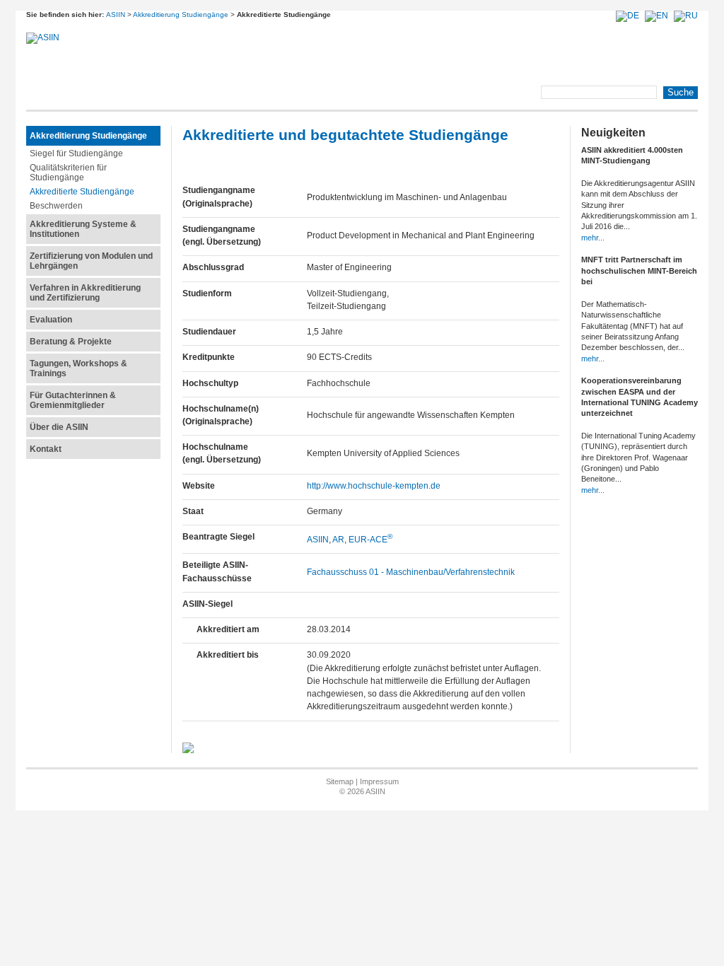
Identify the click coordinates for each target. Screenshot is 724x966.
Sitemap (340, 781)
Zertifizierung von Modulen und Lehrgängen (91, 261)
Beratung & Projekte (71, 342)
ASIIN (115, 14)
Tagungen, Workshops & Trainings (78, 368)
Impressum (379, 781)
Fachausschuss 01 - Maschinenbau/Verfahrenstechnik (411, 572)
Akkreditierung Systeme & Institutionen (83, 229)
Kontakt (46, 449)
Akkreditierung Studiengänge (180, 14)
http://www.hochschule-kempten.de (373, 486)
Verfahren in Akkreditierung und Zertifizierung (85, 293)
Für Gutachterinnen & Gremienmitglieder (73, 400)
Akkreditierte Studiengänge (82, 192)
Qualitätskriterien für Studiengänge (68, 172)
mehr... (593, 237)
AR (338, 540)
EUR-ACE (370, 540)
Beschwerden (56, 206)
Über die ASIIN (59, 427)
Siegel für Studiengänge (76, 153)
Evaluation (51, 320)
